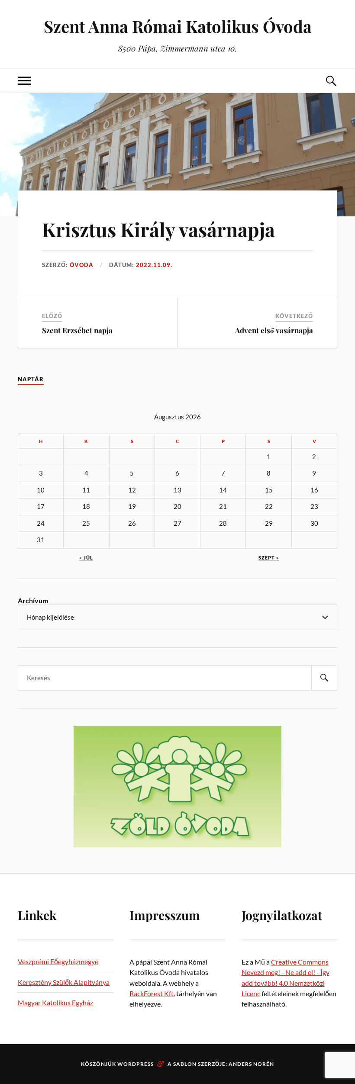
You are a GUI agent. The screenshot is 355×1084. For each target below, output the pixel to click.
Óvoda (82, 264)
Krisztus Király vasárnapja (158, 229)
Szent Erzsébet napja (77, 330)
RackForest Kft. (152, 993)
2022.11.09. (154, 264)
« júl (86, 557)
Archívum (33, 600)
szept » (268, 557)
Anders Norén (251, 1064)
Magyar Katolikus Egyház (55, 1002)
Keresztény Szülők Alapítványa (64, 982)
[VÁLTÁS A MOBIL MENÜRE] (24, 81)
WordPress (135, 1064)
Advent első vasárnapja (274, 330)
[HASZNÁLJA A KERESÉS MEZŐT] (330, 81)
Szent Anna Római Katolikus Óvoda (178, 26)
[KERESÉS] (324, 678)
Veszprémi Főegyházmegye (58, 961)
